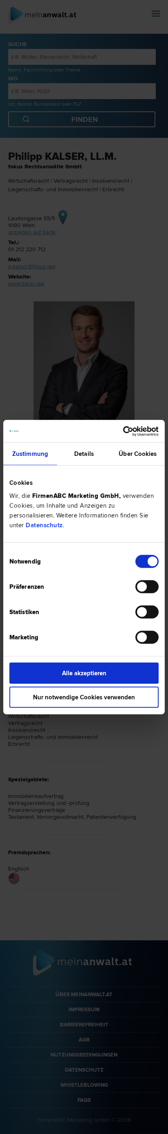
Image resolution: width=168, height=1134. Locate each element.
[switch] (147, 586)
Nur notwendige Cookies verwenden (84, 697)
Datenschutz (44, 524)
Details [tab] (84, 454)
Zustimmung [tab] (30, 454)
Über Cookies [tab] (138, 454)
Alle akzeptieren (84, 672)
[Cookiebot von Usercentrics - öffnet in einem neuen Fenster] (123, 431)
